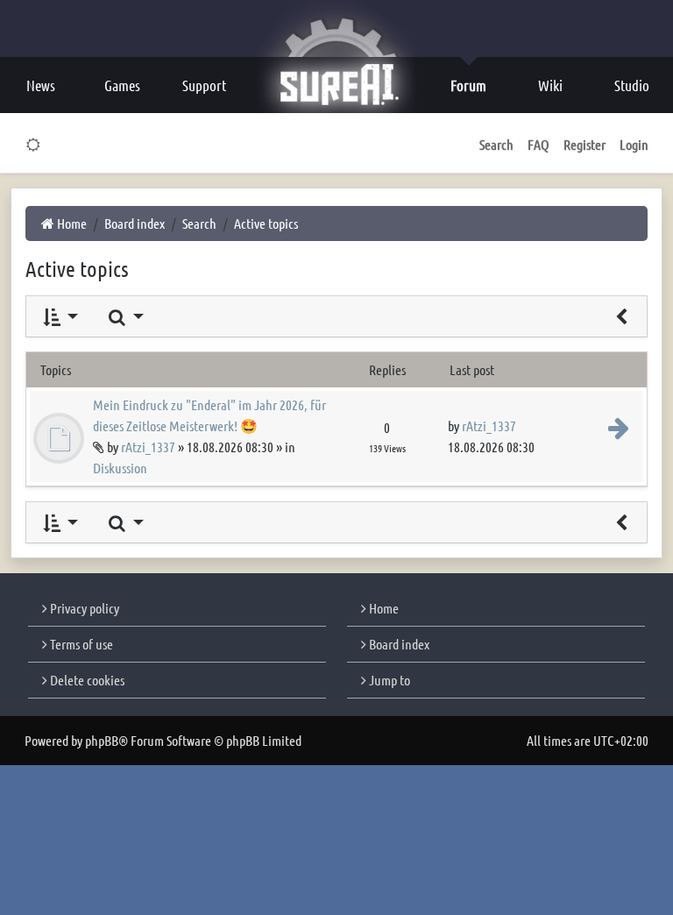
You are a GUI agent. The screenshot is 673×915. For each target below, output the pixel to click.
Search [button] (496, 144)
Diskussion (120, 467)
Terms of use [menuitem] (80, 643)
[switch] (34, 144)
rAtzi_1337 (148, 446)
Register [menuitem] (584, 144)
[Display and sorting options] (59, 316)
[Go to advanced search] (621, 316)
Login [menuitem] (634, 144)
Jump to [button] (388, 679)
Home (382, 607)
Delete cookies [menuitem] (85, 679)
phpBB (101, 740)
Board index (397, 643)
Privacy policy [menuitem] (83, 607)
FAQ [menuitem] (538, 144)
